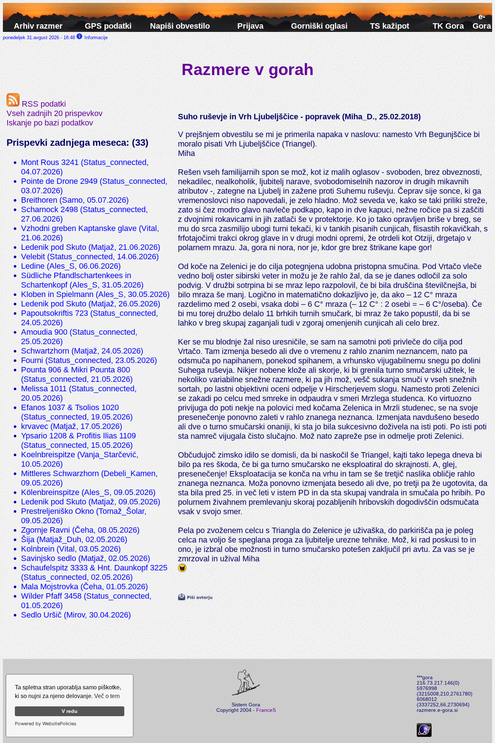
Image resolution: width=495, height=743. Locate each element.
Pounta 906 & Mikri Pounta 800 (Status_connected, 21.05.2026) (77, 374)
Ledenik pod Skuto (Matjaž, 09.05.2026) (90, 501)
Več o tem (107, 696)
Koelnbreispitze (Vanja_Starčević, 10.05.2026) (79, 459)
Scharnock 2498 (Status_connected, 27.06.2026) (84, 214)
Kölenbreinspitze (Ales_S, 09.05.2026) (88, 492)
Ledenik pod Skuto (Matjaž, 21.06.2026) (90, 247)
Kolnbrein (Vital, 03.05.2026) (71, 548)
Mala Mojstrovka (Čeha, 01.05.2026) (84, 586)
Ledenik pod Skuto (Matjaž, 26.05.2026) (90, 303)
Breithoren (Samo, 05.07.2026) (75, 200)
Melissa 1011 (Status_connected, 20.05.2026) (79, 393)
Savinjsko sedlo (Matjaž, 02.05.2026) (85, 558)
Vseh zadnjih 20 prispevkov (55, 113)
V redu (70, 711)
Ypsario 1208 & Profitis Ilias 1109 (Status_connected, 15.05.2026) (78, 440)
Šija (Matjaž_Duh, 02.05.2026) (74, 539)
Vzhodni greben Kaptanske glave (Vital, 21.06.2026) (90, 233)
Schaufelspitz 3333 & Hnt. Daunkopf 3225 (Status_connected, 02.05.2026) (94, 572)
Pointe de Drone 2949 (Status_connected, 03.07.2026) (94, 186)
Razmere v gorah (247, 69)
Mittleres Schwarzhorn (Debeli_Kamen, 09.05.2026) (89, 478)
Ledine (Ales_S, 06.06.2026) (71, 266)
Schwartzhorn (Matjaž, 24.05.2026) (82, 350)
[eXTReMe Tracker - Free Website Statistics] (424, 735)
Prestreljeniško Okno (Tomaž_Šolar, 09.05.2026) (83, 516)
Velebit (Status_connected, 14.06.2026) (90, 256)
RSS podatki (43, 103)
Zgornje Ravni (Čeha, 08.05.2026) (80, 529)
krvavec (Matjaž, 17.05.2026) (71, 426)
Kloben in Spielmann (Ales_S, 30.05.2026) (95, 294)
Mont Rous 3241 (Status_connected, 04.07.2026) (85, 167)
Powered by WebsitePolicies (45, 723)
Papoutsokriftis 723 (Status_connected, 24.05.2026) (89, 318)
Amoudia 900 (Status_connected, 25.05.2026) (79, 336)
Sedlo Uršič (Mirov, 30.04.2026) (76, 614)
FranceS (266, 710)
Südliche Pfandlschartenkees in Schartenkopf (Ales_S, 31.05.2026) (82, 280)
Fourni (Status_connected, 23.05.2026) (89, 360)
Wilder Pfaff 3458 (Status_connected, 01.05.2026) (86, 600)
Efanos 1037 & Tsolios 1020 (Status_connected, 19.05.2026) (77, 412)
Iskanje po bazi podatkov (50, 122)
